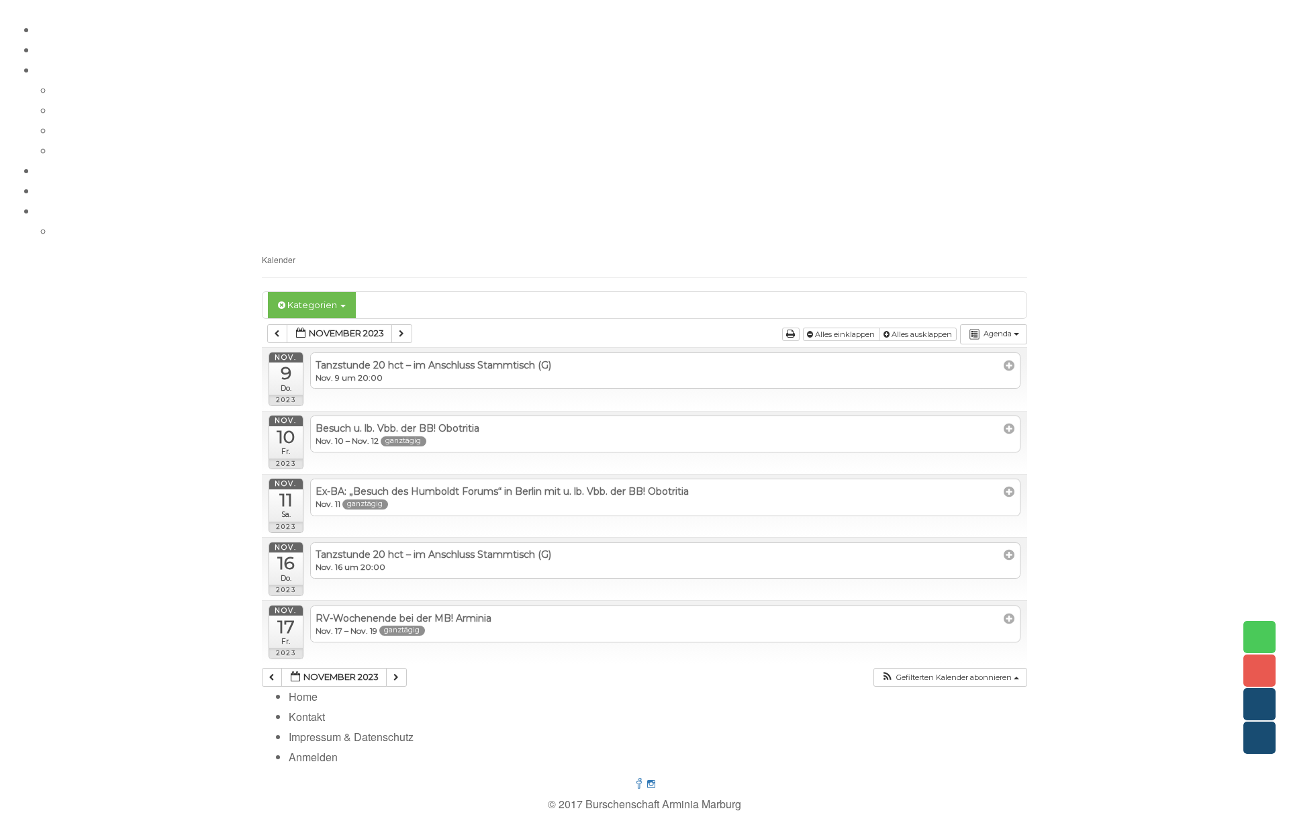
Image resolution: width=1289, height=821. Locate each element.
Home (51, 30)
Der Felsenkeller (76, 191)
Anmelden (313, 757)
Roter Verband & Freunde (97, 70)
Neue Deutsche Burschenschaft (129, 150)
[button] (950, 678)
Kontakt (55, 211)
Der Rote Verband (97, 90)
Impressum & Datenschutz (116, 231)
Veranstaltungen (76, 171)
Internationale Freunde (107, 110)
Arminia (55, 50)
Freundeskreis (88, 130)
